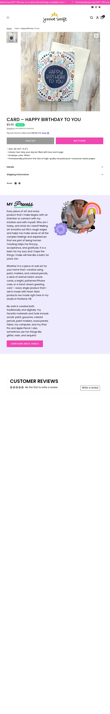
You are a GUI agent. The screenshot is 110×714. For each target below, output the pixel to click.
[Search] (91, 17)
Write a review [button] (90, 388)
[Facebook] (92, 7)
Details (10, 167)
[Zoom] (96, 36)
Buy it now (79, 140)
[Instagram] (96, 7)
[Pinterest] (99, 7)
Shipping (10, 128)
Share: (9, 183)
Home (9, 28)
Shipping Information (18, 174)
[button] (25, 343)
